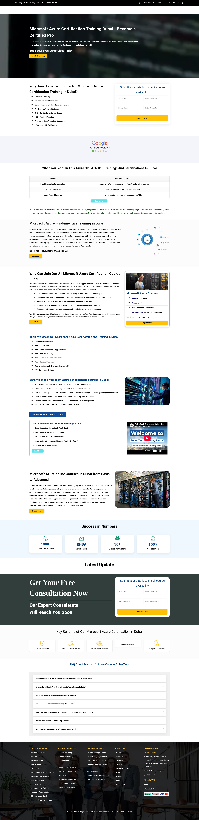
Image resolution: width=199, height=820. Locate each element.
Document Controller (67, 783)
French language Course (97, 761)
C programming (65, 761)
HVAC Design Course (38, 757)
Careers (119, 776)
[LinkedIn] (102, 816)
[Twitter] (97, 816)
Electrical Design (36, 761)
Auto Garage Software (96, 780)
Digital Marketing (65, 753)
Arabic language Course (97, 753)
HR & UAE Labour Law (67, 772)
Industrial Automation (38, 764)
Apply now (35, 256)
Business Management (67, 780)
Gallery (118, 772)
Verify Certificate (122, 768)
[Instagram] (105, 816)
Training (119, 761)
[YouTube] (99, 816)
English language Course (97, 757)
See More (99, 201)
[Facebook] (94, 816)
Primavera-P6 (35, 784)
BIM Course (34, 768)
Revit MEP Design (37, 780)
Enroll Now (36, 322)
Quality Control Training (39, 788)
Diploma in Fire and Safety (40, 792)
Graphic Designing (66, 757)
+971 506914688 (50, 3)
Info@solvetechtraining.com (28, 3)
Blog (118, 780)
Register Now (147, 323)
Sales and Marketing (67, 787)
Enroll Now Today (38, 56)
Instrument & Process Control (42, 772)
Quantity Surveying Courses (41, 800)
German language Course (97, 764)
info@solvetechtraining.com (155, 771)
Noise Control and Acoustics (99, 776)
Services (119, 764)
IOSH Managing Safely (38, 796)
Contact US (120, 784)
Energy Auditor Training (39, 776)
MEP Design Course (37, 753)
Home (118, 753)
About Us (120, 757)
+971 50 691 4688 (151, 775)
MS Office (62, 776)
